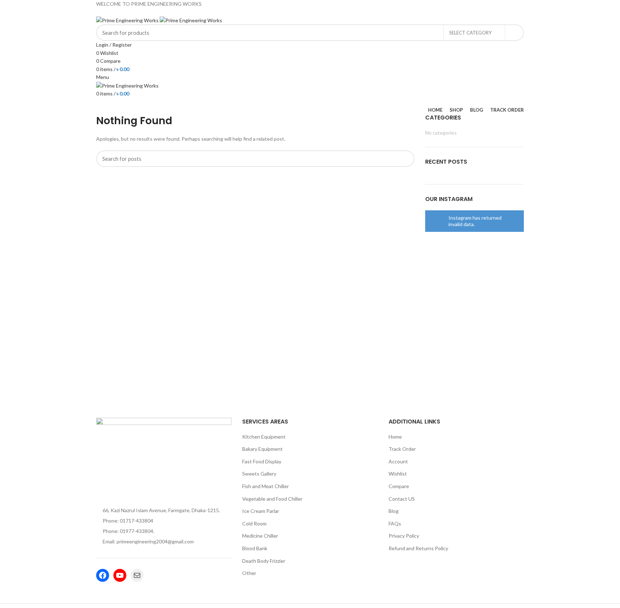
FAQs (395, 523)
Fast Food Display (261, 461)
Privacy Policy (404, 536)
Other (249, 573)
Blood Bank (254, 548)
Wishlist (398, 474)
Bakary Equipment (262, 449)
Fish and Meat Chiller (265, 486)
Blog (394, 511)
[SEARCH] (514, 32)
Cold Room (254, 523)
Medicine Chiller (260, 536)
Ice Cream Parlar (260, 511)
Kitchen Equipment (264, 437)
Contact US (402, 499)
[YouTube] (119, 575)
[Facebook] (102, 575)
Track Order (402, 449)
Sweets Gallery (259, 474)
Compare (399, 486)
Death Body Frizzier (263, 561)
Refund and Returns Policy (418, 548)
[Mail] (137, 575)
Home (395, 437)
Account (398, 461)
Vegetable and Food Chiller (272, 499)
